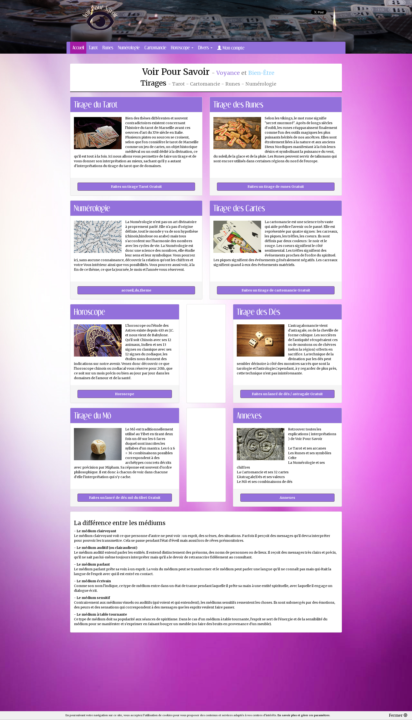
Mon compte (232, 47)
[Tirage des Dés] (287, 393)
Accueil (78, 47)
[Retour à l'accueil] (100, 17)
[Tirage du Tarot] (136, 186)
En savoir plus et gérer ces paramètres (304, 715)
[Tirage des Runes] (276, 186)
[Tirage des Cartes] (276, 290)
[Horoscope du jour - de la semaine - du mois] (124, 393)
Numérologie (129, 47)
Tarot (93, 47)
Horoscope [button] (181, 47)
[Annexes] (287, 497)
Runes (108, 47)
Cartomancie (155, 47)
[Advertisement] (213, 37)
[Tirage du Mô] (124, 497)
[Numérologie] (136, 290)
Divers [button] (204, 47)
